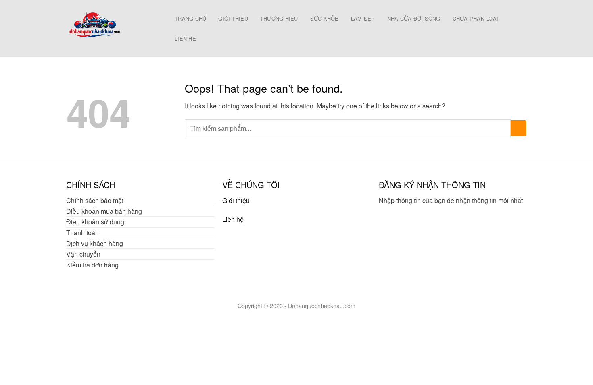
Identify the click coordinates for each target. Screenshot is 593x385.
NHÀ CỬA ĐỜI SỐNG (414, 18)
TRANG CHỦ (190, 18)
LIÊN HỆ (185, 38)
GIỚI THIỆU (233, 18)
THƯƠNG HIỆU (279, 18)
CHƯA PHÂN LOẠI (476, 18)
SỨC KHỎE (324, 18)
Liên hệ (233, 219)
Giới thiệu (236, 200)
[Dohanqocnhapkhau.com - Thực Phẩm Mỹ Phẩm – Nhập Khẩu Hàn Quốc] (112, 28)
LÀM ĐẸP (363, 18)
